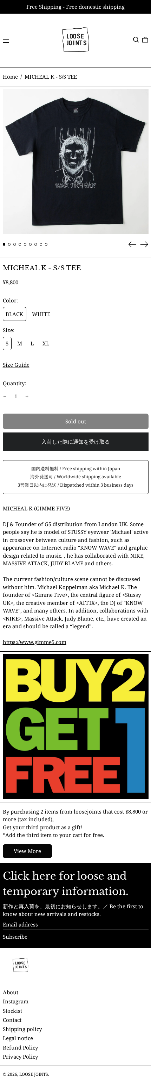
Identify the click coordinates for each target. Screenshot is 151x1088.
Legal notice (18, 1038)
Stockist (12, 1010)
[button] (136, 40)
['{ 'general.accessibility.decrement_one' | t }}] (4, 396)
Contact (12, 1019)
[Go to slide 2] (9, 244)
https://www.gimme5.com (34, 641)
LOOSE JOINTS (33, 1074)
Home (10, 76)
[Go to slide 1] (4, 244)
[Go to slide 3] (14, 244)
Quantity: (14, 383)
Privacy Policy (20, 1056)
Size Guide (16, 364)
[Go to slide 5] (25, 244)
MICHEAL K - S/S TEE (51, 76)
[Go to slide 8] (41, 244)
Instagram (15, 1001)
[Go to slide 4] (20, 244)
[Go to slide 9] (46, 244)
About (10, 992)
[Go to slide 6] (30, 244)
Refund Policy (20, 1047)
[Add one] (27, 396)
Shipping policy (22, 1028)
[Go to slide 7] (35, 244)
